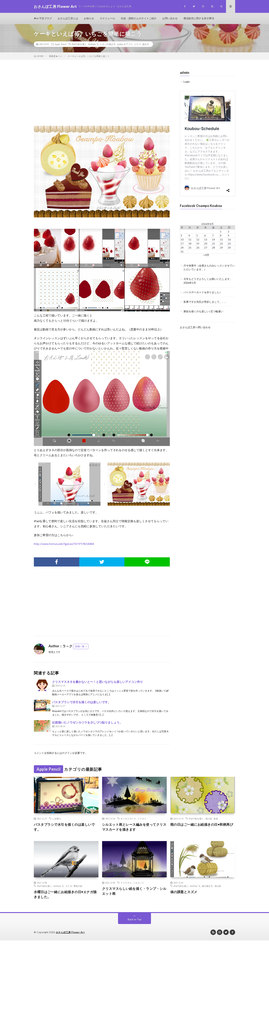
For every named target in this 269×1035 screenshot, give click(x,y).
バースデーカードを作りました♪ (202, 292)
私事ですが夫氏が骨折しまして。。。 (205, 301)
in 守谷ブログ (44, 18)
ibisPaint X (93, 44)
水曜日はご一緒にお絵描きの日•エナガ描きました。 (65, 894)
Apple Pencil (60, 44)
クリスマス (126, 883)
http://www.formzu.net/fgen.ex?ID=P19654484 (64, 543)
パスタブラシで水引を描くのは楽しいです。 (81, 702)
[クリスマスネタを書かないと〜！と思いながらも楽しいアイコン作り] (42, 685)
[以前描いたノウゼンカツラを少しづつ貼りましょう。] (42, 726)
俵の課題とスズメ (183, 892)
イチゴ (137, 44)
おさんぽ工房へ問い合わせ (195, 327)
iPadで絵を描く (79, 44)
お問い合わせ (170, 18)
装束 (216, 818)
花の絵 (208, 818)
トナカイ (142, 818)
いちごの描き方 (107, 44)
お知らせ (89, 18)
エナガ (68, 886)
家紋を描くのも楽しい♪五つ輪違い (203, 311)
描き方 (145, 44)
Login (187, 81)
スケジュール (107, 18)
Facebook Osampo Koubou (201, 205)
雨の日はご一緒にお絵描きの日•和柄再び (201, 824)
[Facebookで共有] (56, 561)
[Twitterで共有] (102, 561)
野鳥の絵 (78, 886)
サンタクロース (128, 818)
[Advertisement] (102, 96)
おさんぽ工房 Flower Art (70, 932)
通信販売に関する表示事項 (198, 18)
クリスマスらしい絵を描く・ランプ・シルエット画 (134, 890)
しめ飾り (56, 818)
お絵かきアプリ (124, 44)
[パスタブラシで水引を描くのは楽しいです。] (42, 705)
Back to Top (134, 919)
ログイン (67, 752)
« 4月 (206, 254)
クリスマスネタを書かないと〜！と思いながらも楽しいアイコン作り (97, 681)
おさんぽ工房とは (68, 18)
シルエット (138, 883)
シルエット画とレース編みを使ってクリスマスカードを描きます (134, 826)
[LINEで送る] (147, 561)
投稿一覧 (80, 646)
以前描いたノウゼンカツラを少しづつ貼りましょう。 (87, 722)
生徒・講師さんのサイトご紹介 (139, 18)
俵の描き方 (207, 886)
